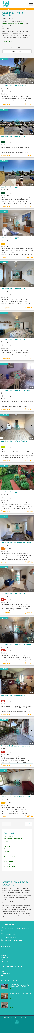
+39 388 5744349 (10, 934)
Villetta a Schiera (9, 866)
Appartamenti (5, 973)
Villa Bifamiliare (9, 861)
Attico (6, 841)
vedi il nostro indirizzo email (13, 940)
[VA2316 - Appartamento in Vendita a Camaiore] (4, 1005)
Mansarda (7, 846)
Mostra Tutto (8, 41)
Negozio (7, 851)
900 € (2, 449)
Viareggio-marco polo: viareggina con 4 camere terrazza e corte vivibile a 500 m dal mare (21, 995)
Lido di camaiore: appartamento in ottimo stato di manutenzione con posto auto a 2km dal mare (21, 1004)
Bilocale (6, 844)
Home (4, 44)
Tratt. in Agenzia (6, 94)
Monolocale (8, 849)
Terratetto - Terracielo (11, 856)
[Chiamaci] (8, 9)
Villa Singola (8, 864)
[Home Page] (6, 2)
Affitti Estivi (4, 957)
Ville (2, 971)
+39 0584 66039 (10, 931)
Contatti (4, 959)
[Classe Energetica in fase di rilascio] (2, 91)
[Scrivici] (25, 9)
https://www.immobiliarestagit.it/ (12, 23)
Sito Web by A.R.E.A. (25, 1017)
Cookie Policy (15, 1024)
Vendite (3, 955)
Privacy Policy (7, 1024)
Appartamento (8, 836)
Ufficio (6, 859)
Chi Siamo (4, 953)
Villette (3, 975)
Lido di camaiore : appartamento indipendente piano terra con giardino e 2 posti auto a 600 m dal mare (21, 985)
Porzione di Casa (9, 854)
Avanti (28, 824)
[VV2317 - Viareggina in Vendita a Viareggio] (4, 996)
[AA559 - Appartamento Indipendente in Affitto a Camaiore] (4, 986)
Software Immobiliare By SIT (11, 1017)
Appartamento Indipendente (13, 838)
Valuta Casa (5, 961)
